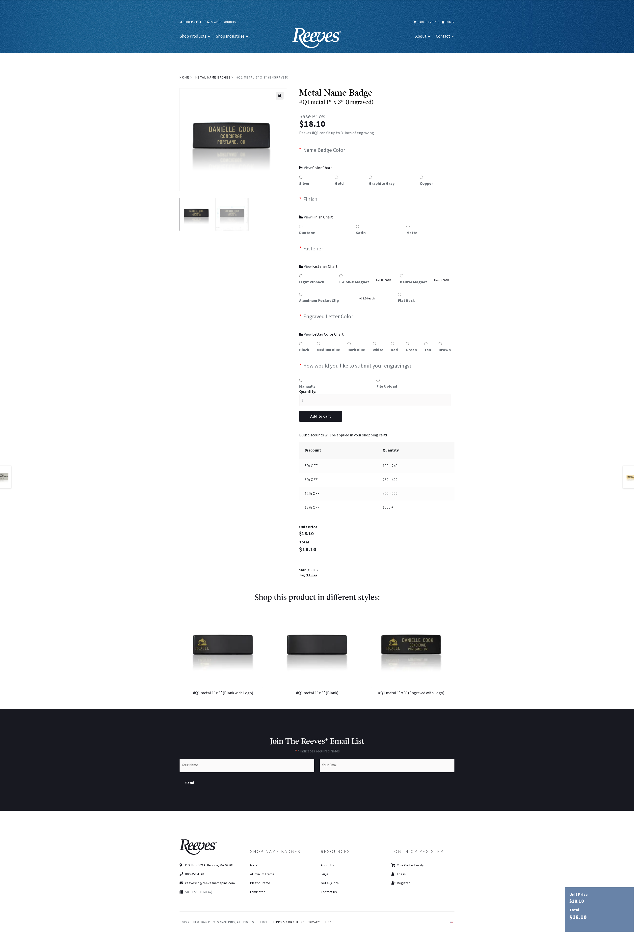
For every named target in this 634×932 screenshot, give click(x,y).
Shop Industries (230, 36)
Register (403, 883)
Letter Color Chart (328, 334)
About (420, 36)
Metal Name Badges (213, 77)
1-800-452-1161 (192, 22)
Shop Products (193, 36)
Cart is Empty (426, 22)
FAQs (324, 874)
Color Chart (322, 168)
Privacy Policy (319, 922)
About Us (327, 865)
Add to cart (320, 416)
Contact (443, 36)
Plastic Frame (260, 883)
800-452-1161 (195, 874)
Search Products (223, 22)
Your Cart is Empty (410, 865)
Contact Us (329, 892)
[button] (280, 96)
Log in (450, 22)
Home (184, 77)
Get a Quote (330, 883)
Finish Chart (322, 217)
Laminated (257, 892)
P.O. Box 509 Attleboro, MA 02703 (209, 865)
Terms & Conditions (289, 922)
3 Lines (311, 575)
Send (189, 783)
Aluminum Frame (262, 874)
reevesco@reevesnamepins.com (210, 883)
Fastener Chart (325, 266)
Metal (254, 865)
